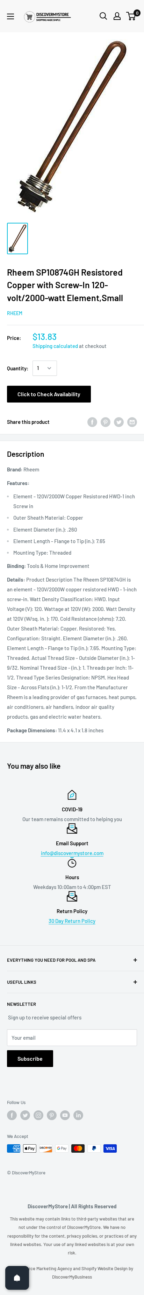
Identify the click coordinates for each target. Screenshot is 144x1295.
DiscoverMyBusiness (72, 1277)
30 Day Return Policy (72, 921)
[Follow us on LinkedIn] (78, 1115)
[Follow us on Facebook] (12, 1115)
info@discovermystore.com (72, 853)
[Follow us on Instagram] (38, 1115)
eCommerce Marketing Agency (42, 1268)
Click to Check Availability (48, 394)
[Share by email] (132, 422)
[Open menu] (10, 16)
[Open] (17, 1278)
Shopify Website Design (105, 1268)
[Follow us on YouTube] (65, 1115)
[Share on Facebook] (92, 422)
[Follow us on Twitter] (25, 1115)
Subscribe (30, 1058)
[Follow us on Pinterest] (52, 1115)
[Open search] (103, 16)
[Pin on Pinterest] (105, 422)
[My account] (117, 16)
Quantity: (17, 368)
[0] (131, 16)
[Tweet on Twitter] (119, 422)
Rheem (14, 313)
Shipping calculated (55, 346)
